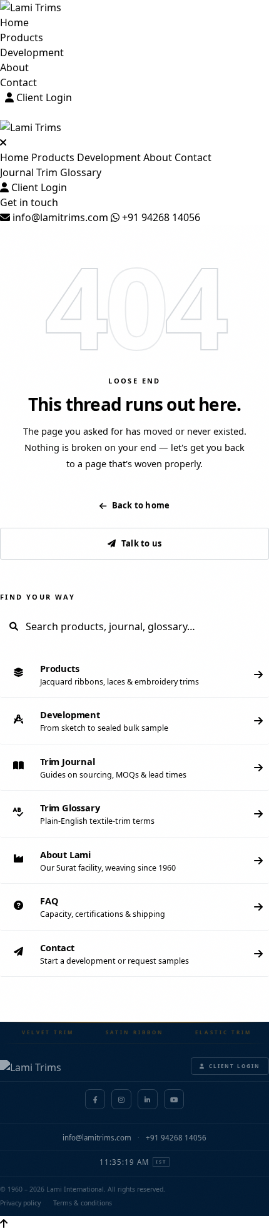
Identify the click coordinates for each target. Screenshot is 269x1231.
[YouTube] (174, 1099)
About (14, 67)
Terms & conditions (82, 1203)
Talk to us (141, 543)
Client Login (43, 97)
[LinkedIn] (148, 1099)
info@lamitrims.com (59, 217)
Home (14, 22)
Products (21, 37)
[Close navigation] (3, 142)
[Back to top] (4, 1223)
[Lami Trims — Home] (134, 7)
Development (32, 52)
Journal (17, 172)
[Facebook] (95, 1099)
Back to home (141, 505)
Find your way (37, 596)
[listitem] (134, 674)
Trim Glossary (68, 172)
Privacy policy (20, 1203)
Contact (18, 82)
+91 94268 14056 (159, 217)
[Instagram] (121, 1099)
